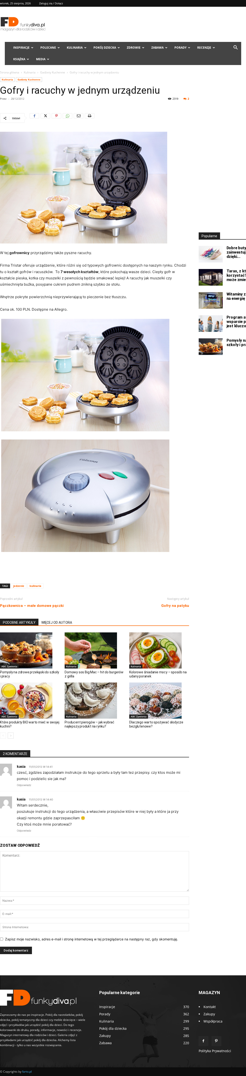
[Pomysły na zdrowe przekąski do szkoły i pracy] (30, 650)
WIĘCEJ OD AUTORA (56, 622)
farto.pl (27, 1071)
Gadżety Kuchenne (52, 72)
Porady (180, 48)
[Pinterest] (56, 118)
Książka (19, 59)
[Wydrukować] (89, 118)
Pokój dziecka (104, 48)
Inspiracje (21, 48)
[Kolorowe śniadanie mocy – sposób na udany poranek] (159, 650)
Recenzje (204, 48)
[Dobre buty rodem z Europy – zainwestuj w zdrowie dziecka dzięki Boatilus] (211, 254)
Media (40, 59)
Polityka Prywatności (215, 1051)
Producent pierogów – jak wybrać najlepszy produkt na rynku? (89, 724)
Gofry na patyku (175, 606)
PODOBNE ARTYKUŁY (19, 622)
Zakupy (209, 1014)
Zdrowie (134, 48)
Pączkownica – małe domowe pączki (32, 606)
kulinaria (35, 586)
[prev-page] (3, 736)
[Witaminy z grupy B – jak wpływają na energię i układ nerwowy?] (211, 300)
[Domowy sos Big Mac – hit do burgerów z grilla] (94, 650)
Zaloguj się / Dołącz (51, 3)
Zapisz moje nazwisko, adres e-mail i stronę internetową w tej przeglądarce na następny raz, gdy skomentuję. (91, 939)
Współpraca (212, 1021)
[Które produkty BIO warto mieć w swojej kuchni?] (30, 700)
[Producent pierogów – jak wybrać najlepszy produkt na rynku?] (94, 700)
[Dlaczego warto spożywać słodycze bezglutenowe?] (159, 700)
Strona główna (9, 72)
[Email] (78, 118)
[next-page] (11, 736)
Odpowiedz (24, 785)
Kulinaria (75, 48)
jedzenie (18, 586)
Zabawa (157, 48)
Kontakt (209, 1006)
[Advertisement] (94, 567)
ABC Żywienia (9, 666)
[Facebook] (34, 118)
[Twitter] (45, 118)
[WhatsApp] (67, 118)
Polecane (48, 48)
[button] (235, 48)
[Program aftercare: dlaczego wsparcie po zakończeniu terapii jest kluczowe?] (211, 323)
